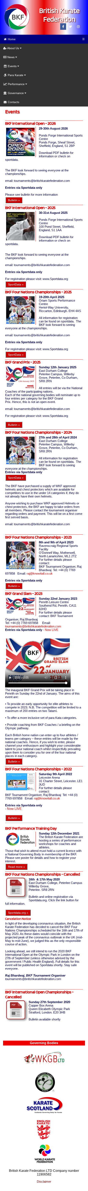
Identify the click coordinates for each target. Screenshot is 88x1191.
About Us (13, 48)
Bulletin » (14, 200)
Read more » (16, 866)
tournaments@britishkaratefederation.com (33, 626)
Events (12, 66)
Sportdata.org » (18, 912)
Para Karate (15, 75)
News (11, 57)
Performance (16, 84)
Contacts (13, 102)
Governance (16, 93)
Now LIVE (51, 630)
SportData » (16, 284)
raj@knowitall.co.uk (40, 573)
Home (11, 39)
